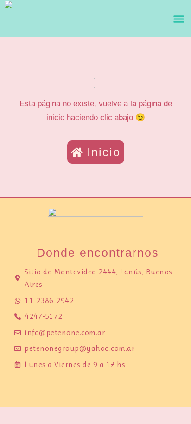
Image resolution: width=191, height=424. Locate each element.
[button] (178, 18)
